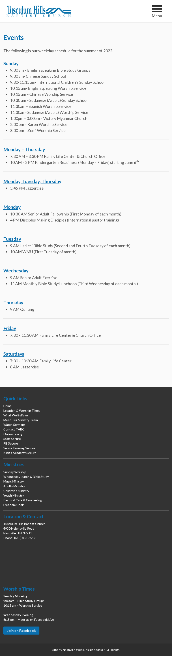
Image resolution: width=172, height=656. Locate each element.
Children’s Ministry (16, 491)
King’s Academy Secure (19, 453)
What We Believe (15, 415)
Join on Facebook (21, 630)
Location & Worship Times (21, 410)
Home (7, 406)
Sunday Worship (14, 472)
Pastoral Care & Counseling (22, 500)
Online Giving (12, 434)
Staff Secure (12, 439)
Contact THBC (13, 429)
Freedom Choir (13, 505)
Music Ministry (13, 481)
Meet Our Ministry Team (20, 420)
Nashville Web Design (78, 650)
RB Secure (10, 443)
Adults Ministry (14, 486)
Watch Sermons (14, 424)
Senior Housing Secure (19, 448)
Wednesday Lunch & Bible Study (26, 476)
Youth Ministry (13, 495)
